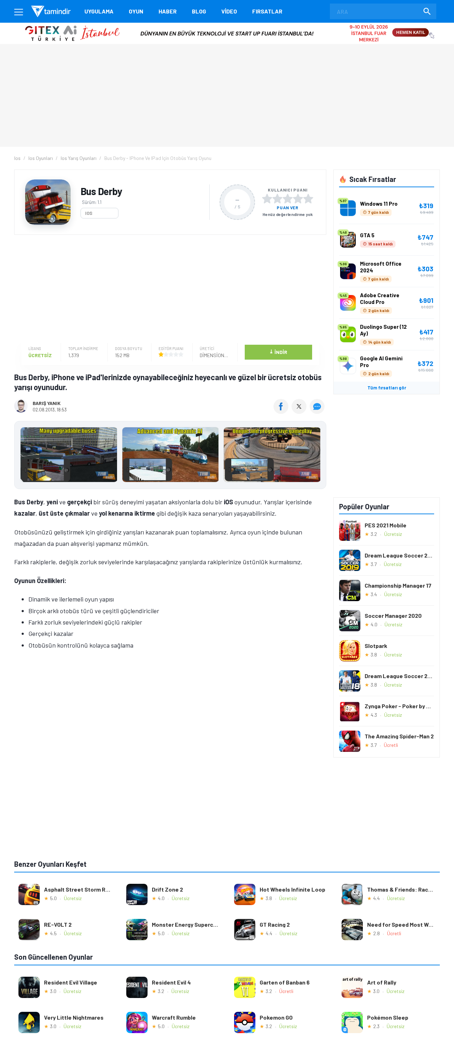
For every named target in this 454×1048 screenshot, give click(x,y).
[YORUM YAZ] (318, 411)
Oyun (136, 11)
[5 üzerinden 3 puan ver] (288, 199)
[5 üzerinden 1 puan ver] (267, 199)
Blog (199, 11)
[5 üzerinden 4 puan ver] (298, 199)
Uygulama (99, 11)
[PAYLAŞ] (282, 411)
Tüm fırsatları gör (386, 387)
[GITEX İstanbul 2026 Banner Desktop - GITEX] (227, 25)
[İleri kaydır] (317, 455)
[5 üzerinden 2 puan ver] (277, 199)
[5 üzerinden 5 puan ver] (308, 199)
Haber (168, 11)
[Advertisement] (168, 289)
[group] (170, 456)
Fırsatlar (267, 11)
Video (229, 11)
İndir (278, 351)
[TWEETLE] (300, 411)
